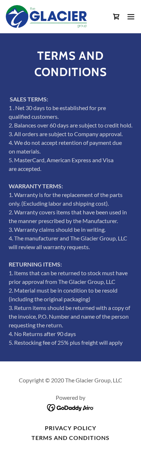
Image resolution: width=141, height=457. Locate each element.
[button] (131, 16)
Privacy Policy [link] (70, 427)
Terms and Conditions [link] (70, 437)
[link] (46, 16)
